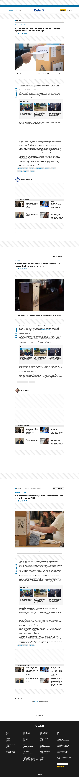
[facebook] (20, 33)
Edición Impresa (59, 6)
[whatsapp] (18, 33)
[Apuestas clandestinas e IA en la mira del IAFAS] (19, 215)
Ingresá (70, 10)
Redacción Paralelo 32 (27, 179)
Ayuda (46, 771)
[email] (24, 33)
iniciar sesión (36, 236)
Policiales (15, 6)
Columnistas (32, 6)
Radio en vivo (70, 6)
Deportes (11, 6)
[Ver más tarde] (16, 33)
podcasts (27, 6)
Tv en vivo (65, 6)
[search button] (7, 6)
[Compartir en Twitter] (22, 33)
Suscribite (62, 10)
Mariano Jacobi (25, 390)
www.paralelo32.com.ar (46, 329)
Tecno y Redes (21, 6)
